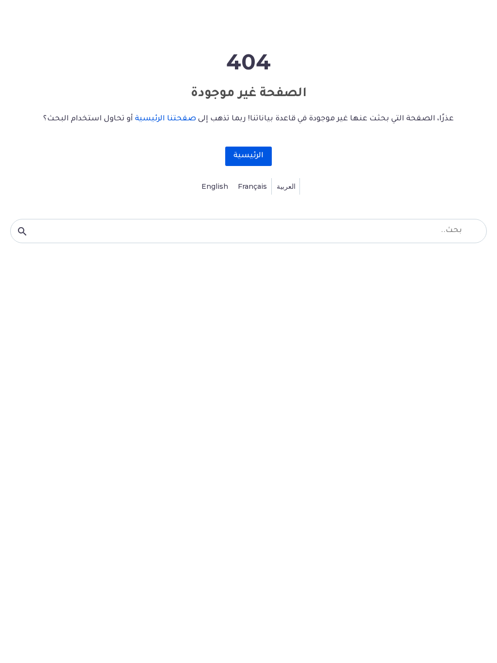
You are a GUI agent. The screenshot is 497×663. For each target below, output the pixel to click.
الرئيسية (248, 156)
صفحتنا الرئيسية (165, 119)
